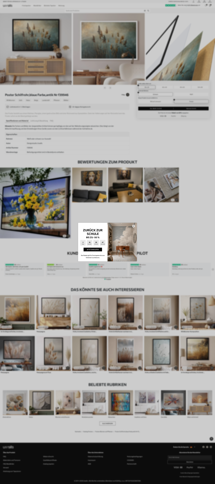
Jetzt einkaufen (93, 249)
